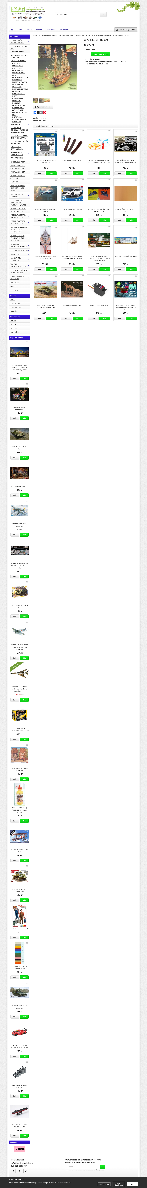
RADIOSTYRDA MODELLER (15, 259)
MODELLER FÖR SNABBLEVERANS (17, 41)
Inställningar (104, 1184)
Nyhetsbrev (50, 29)
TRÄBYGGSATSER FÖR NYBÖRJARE (19, 56)
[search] (103, 14)
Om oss (29, 29)
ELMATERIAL (15, 254)
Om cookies (14, 332)
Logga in (13, 311)
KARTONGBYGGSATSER (19, 250)
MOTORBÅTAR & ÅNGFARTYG (18, 85)
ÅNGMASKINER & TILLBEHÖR (17, 277)
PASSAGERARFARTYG (20, 89)
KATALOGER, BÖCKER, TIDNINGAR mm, (18, 271)
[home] (12, 29)
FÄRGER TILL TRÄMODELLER (17, 148)
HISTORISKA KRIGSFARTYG (17, 64)
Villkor (19, 29)
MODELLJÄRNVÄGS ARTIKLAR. (17, 177)
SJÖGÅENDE (15, 124)
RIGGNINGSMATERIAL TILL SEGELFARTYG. (19, 137)
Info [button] (14, 378)
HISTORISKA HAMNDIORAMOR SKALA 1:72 (19, 119)
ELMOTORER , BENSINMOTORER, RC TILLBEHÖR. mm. (19, 130)
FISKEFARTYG (17, 80)
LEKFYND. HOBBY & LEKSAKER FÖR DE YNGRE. (17, 188)
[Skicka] (102, 1167)
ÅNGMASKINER (17, 158)
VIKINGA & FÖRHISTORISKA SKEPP (18, 93)
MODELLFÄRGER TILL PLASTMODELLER (18, 210)
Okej (132, 1184)
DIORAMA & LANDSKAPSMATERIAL (18, 245)
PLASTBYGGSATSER (17, 162)
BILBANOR (14, 182)
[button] (24, 378)
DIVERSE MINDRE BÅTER (18, 74)
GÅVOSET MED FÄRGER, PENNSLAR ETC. (19, 112)
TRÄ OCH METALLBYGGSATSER (18, 265)
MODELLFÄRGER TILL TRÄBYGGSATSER (18, 222)
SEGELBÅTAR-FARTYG (20, 77)
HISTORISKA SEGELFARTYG (17, 69)
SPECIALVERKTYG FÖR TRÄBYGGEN (19, 142)
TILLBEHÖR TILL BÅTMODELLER (17, 153)
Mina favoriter (15, 307)
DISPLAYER (14, 282)
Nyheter (38, 29)
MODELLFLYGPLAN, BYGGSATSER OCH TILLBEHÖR (17, 238)
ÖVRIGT (13, 286)
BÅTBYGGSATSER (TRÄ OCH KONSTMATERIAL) (18, 48)
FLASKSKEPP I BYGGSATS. (17, 99)
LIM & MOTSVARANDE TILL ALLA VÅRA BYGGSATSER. (18, 229)
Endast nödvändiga (118, 1184)
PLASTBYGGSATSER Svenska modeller (17, 167)
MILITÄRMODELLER (17, 172)
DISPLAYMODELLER (18, 61)
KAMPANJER (15, 290)
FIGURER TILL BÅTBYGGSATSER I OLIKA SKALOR (19, 105)
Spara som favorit (43, 107)
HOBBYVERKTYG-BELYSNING (16, 195)
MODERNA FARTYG (19, 82)
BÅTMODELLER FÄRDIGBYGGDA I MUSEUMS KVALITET (18, 202)
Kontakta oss (64, 29)
